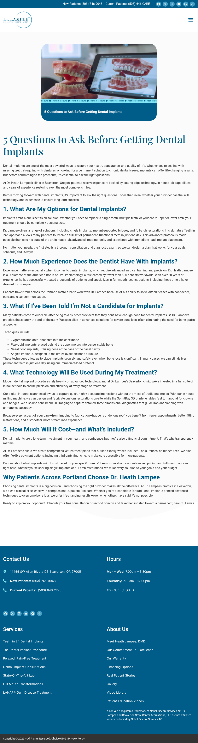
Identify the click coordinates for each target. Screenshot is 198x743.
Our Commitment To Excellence (130, 650)
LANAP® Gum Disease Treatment (27, 692)
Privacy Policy (76, 738)
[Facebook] (158, 4)
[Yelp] (192, 4)
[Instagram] (172, 4)
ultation (84, 503)
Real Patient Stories (121, 675)
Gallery (112, 684)
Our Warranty (116, 658)
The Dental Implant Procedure (25, 650)
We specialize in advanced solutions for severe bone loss (98, 320)
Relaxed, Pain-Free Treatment (24, 658)
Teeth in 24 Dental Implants (23, 641)
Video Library (116, 692)
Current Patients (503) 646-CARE (127, 4)
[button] (191, 20)
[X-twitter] (165, 4)
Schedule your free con (61, 503)
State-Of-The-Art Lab (19, 675)
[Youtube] (178, 4)
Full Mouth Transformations (23, 684)
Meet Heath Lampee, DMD (126, 641)
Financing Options (120, 667)
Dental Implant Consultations (24, 667)
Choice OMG (58, 738)
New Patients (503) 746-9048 (83, 4)
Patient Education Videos (125, 701)
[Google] (185, 4)
